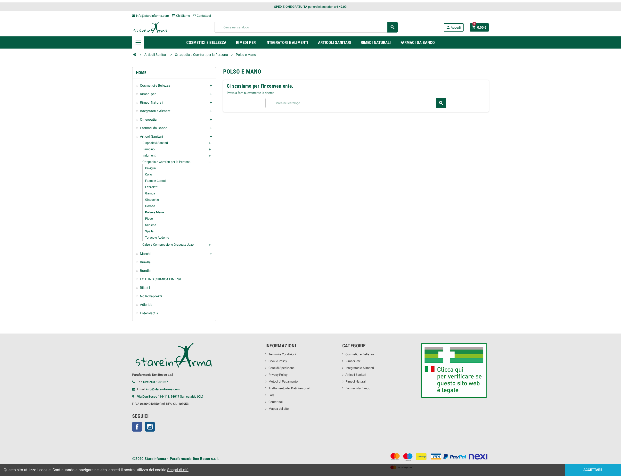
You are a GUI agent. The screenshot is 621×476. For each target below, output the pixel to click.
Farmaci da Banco (357, 388)
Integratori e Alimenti (359, 368)
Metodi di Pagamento (283, 381)
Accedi (453, 27)
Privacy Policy (278, 374)
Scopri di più (177, 470)
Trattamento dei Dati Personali (289, 388)
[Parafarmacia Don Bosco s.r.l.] (150, 27)
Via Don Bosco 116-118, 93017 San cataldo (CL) (170, 396)
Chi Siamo (182, 15)
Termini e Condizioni (282, 354)
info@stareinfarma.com (152, 15)
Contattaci (203, 15)
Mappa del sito (279, 408)
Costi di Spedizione (281, 368)
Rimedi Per (352, 361)
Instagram (150, 427)
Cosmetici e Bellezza (359, 354)
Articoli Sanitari (355, 374)
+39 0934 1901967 (155, 382)
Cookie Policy (278, 361)
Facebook (137, 427)
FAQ (271, 395)
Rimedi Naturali (355, 381)
